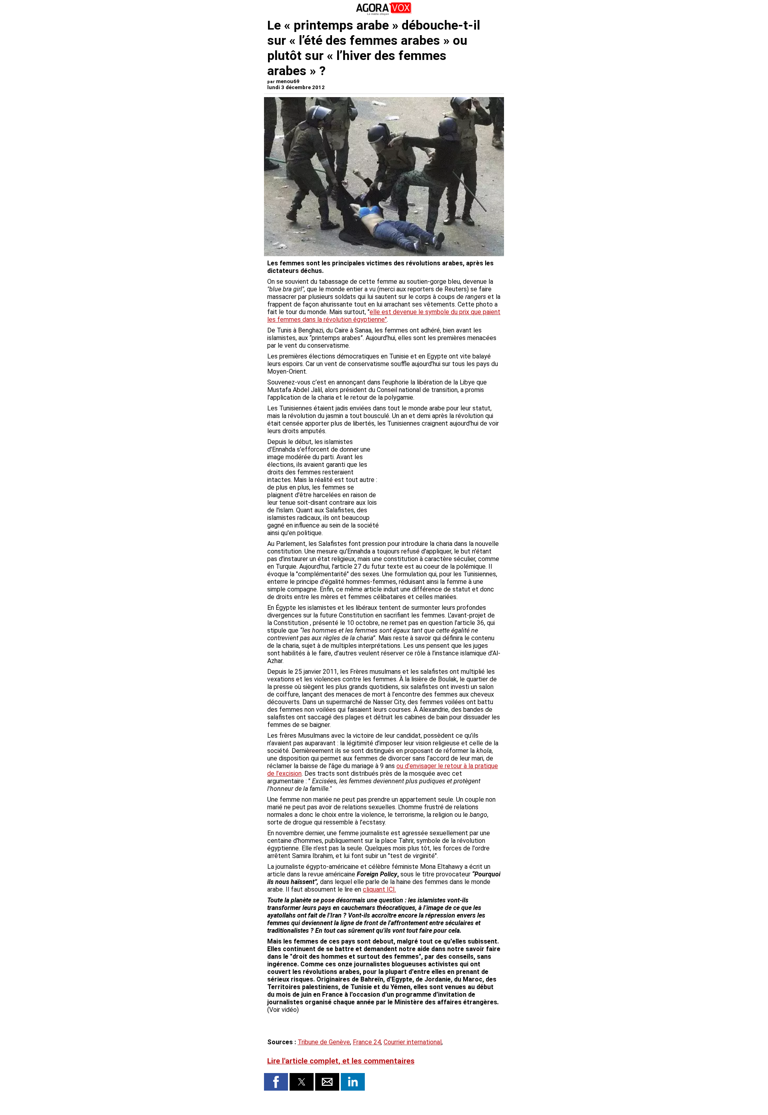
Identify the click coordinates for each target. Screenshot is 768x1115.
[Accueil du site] (384, 14)
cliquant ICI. (379, 889)
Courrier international (413, 1042)
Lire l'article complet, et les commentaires (340, 1061)
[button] (276, 1082)
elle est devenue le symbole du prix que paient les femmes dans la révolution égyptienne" (383, 315)
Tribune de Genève (324, 1042)
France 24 (367, 1042)
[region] (441, 480)
